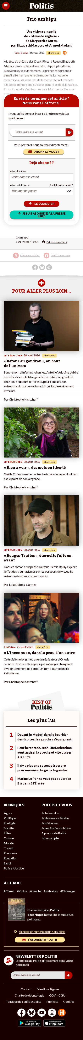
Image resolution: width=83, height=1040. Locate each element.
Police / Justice (14, 868)
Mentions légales (48, 989)
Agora (8, 813)
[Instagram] (52, 1013)
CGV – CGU (57, 995)
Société (9, 828)
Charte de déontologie (29, 995)
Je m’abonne (50, 823)
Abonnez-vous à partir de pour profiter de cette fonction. (39, 258)
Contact (26, 989)
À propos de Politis (54, 833)
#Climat (9, 891)
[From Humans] (62, 1013)
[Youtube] (41, 1013)
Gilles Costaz (21, 52)
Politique (10, 818)
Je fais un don (50, 813)
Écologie (9, 823)
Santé (7, 863)
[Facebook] (21, 1013)
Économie (10, 853)
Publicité (52, 1001)
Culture (9, 838)
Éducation (10, 858)
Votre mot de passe (20, 184)
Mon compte (50, 838)
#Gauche (35, 891)
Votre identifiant (18, 171)
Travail (8, 848)
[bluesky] (31, 1013)
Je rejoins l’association (56, 828)
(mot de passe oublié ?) (61, 184)
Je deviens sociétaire (55, 818)
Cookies (68, 1001)
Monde (9, 843)
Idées (7, 833)
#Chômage (67, 891)
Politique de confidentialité (23, 1001)
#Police (22, 891)
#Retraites (51, 891)
